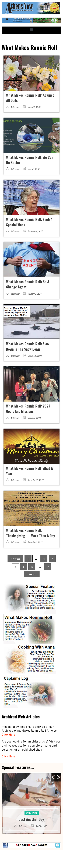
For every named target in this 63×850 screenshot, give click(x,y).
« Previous (15, 558)
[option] (31, 803)
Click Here (8, 734)
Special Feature (31, 807)
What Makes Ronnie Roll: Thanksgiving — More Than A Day (30, 533)
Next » (31, 574)
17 (48, 566)
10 (32, 566)
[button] (31, 29)
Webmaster (14, 107)
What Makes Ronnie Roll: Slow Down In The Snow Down (27, 346)
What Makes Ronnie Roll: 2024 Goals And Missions (28, 408)
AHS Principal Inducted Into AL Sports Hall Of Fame (31, 816)
